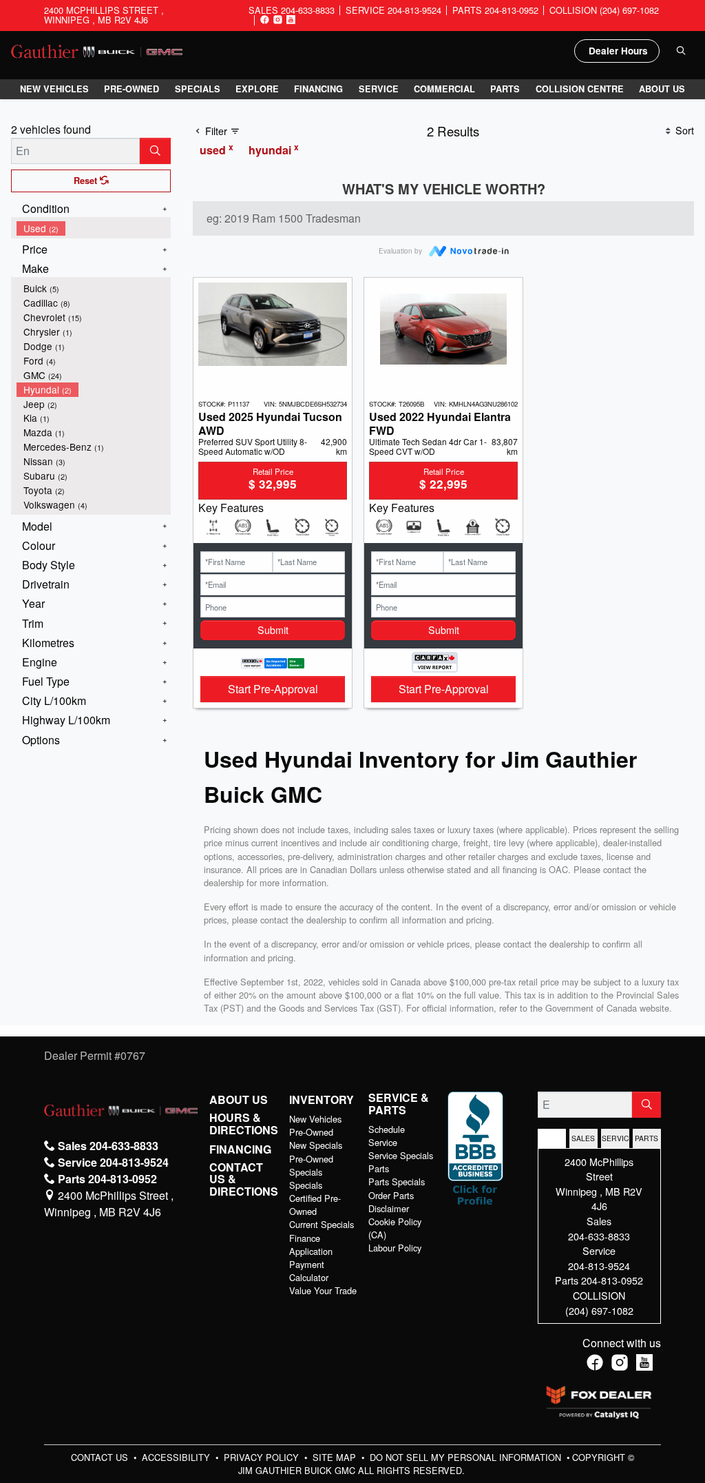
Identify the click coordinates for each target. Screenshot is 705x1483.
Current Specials (321, 1224)
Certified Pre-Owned (315, 1204)
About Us (238, 1100)
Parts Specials (396, 1181)
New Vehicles (315, 1118)
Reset (87, 180)
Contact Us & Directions (243, 1179)
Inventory (321, 1100)
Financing (240, 1149)
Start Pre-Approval (273, 689)
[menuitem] (94, 228)
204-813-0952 (612, 1280)
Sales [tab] (583, 1138)
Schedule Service (386, 1136)
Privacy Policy (263, 1457)
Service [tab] (615, 1138)
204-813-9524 (599, 1265)
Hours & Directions (243, 1124)
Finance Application (311, 1244)
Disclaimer (388, 1208)
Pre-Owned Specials (311, 1165)
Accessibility (177, 1457)
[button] (54, 89)
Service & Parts (398, 1104)
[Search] (155, 151)
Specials (305, 1184)
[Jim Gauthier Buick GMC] (97, 50)
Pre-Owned (311, 1131)
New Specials (315, 1145)
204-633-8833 (599, 1236)
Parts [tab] (646, 1138)
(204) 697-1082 (599, 1310)
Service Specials (400, 1155)
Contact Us (101, 1457)
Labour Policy (394, 1247)
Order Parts (391, 1195)
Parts (378, 1168)
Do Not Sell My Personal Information (467, 1457)
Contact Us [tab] (552, 1138)
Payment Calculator (308, 1271)
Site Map (336, 1457)
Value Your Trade (323, 1290)
